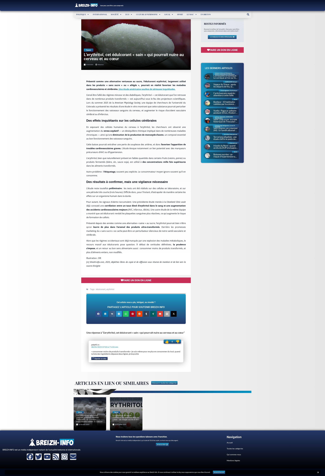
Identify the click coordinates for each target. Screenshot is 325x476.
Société (115, 14)
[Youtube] (47, 457)
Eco (127, 14)
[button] (248, 14)
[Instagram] (64, 457)
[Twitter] (38, 457)
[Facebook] (30, 457)
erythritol (110, 289)
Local (167, 14)
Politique (81, 14)
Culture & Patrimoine (147, 14)
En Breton (206, 14)
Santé (88, 50)
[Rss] (56, 457)
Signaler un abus (100, 359)
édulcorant (100, 289)
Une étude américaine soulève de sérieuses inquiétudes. (146, 89)
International (100, 14)
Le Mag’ (190, 14)
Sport (180, 14)
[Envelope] (73, 457)
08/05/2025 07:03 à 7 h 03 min (104, 347)
